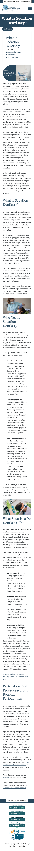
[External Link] (17, 837)
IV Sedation (11, 54)
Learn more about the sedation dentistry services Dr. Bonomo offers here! (16, 676)
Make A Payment (26, 2)
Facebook (6, 777)
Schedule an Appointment (11, 2)
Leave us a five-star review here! (14, 788)
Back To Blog (8, 29)
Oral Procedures (13, 57)
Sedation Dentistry (14, 52)
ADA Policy (12, 846)
